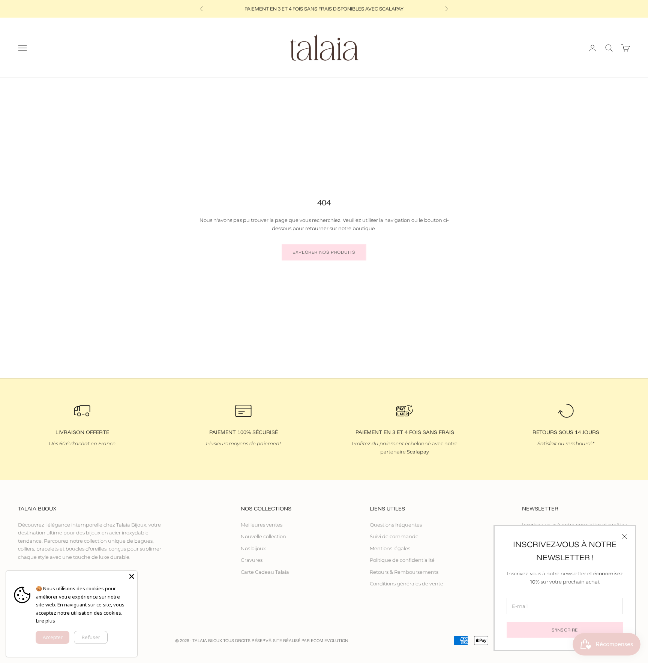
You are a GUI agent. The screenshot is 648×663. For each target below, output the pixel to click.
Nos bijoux (253, 548)
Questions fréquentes (396, 525)
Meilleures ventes (261, 525)
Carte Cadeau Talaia (265, 572)
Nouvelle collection (263, 536)
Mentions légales (390, 548)
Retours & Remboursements (404, 572)
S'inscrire (565, 630)
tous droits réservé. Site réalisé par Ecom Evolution (285, 640)
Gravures (251, 560)
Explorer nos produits (324, 252)
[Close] (131, 576)
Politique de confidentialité (402, 560)
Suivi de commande (394, 536)
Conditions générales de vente (406, 584)
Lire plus (45, 620)
